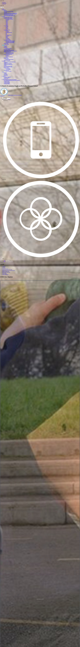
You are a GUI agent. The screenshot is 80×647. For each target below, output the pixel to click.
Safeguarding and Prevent (9, 53)
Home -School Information (8, 54)
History (7, 30)
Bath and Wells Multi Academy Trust (9, 15)
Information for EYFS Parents (10, 40)
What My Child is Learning (8, 18)
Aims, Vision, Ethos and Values (8, 11)
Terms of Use (6, 78)
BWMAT (5, 72)
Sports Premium (8, 69)
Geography (7, 31)
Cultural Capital (6, 44)
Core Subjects (6, 25)
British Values (6, 43)
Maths (7, 27)
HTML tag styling (6, 77)
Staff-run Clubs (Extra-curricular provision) (8, 270)
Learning (3, 16)
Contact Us (4, 76)
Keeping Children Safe (7, 51)
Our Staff (5, 12)
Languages (7, 38)
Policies (5, 65)
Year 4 (7, 23)
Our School (4, 9)
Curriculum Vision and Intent (8, 17)
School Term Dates (9, 48)
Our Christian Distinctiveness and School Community (12, 80)
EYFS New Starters (7, 49)
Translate (9, 99)
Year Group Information (9, 56)
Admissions (6, 62)
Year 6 (7, 24)
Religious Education (9, 32)
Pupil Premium (8, 68)
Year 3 (7, 22)
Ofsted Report (4, 3)
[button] (4, 5)
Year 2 (7, 21)
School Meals (6, 57)
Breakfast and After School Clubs (7, 269)
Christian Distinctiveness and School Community (9, 79)
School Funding (6, 67)
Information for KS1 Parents (10, 41)
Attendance (5, 45)
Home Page (4, 2)
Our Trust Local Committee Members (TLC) (10, 13)
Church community (7, 82)
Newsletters (6, 74)
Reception (7, 19)
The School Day (6, 70)
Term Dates (5, 47)
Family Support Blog (7, 60)
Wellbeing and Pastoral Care (8, 64)
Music (7, 36)
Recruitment (6, 75)
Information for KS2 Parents (10, 42)
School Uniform (6, 58)
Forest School (8, 39)
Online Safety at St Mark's (10, 52)
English (7, 26)
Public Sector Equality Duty (8, 66)
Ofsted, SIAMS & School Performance (10, 61)
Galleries (5, 73)
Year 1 (7, 20)
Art (6, 33)
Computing (7, 35)
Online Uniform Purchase (9, 59)
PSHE (7, 37)
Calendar (5, 46)
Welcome (5, 10)
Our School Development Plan (8, 14)
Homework (7, 55)
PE (6, 34)
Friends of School (6, 81)
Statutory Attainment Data (8, 63)
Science (7, 28)
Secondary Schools (7, 83)
